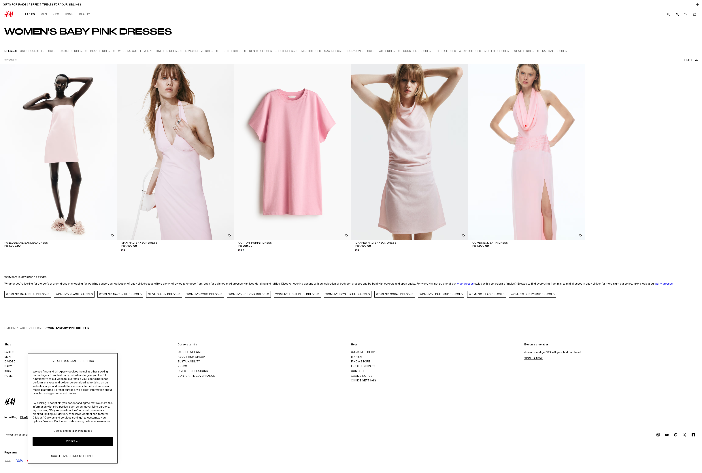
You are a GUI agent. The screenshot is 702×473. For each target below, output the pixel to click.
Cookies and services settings (72, 456)
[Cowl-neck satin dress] (526, 152)
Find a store (360, 361)
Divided (10, 361)
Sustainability (189, 361)
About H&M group (191, 356)
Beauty (84, 14)
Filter (688, 59)
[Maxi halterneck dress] (175, 152)
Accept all (72, 441)
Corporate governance (196, 375)
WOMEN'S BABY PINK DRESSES (68, 328)
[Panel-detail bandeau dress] (58, 152)
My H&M (356, 356)
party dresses (664, 283)
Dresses (37, 328)
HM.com (10, 328)
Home (69, 14)
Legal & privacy (363, 366)
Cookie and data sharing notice (73, 430)
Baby (8, 366)
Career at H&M (189, 351)
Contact (357, 370)
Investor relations (193, 370)
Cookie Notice (361, 375)
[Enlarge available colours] (123, 250)
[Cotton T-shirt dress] (292, 152)
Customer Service (365, 351)
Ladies (30, 14)
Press (182, 366)
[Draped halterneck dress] (409, 152)
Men (44, 14)
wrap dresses (465, 283)
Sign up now (533, 358)
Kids (56, 14)
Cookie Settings (363, 380)
